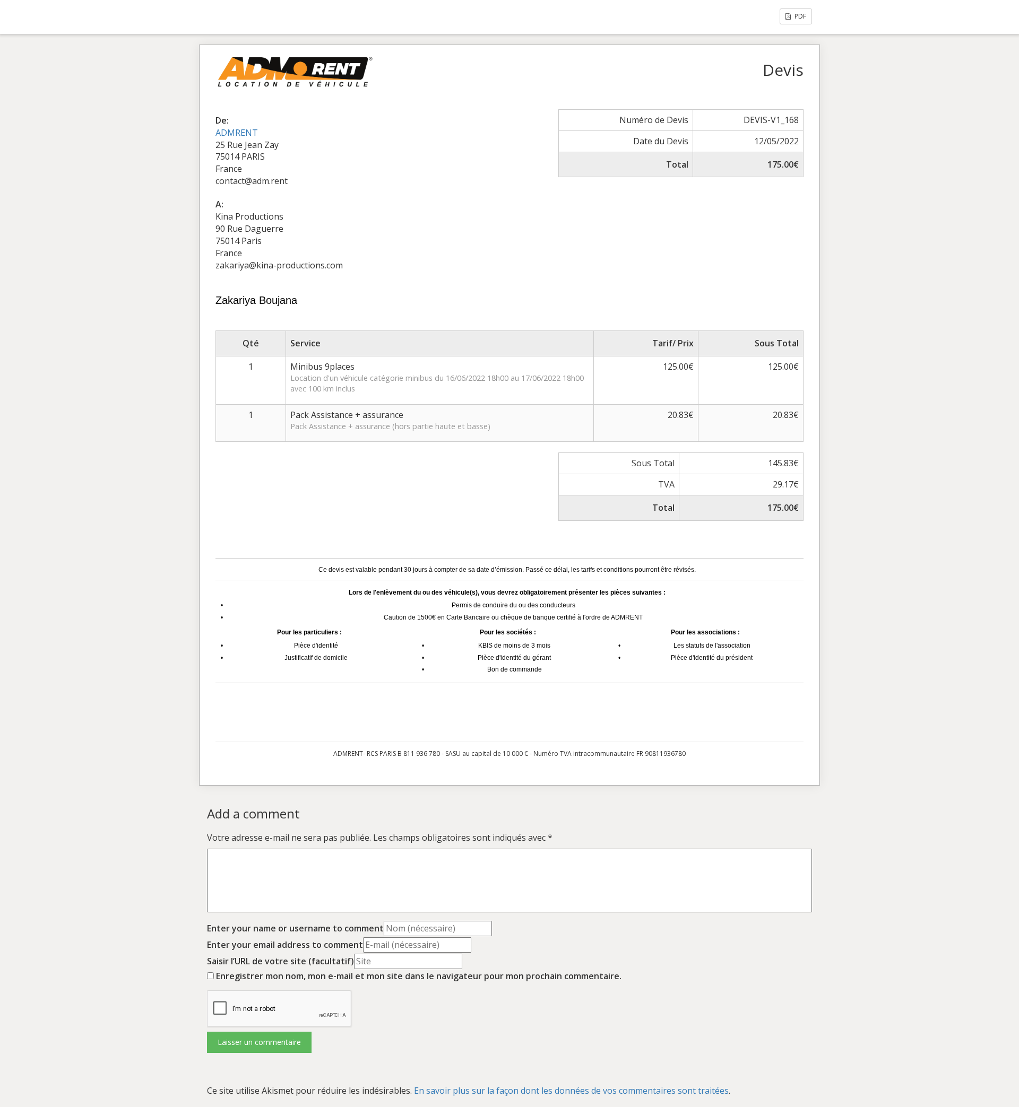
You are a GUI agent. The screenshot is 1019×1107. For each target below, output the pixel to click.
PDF (799, 16)
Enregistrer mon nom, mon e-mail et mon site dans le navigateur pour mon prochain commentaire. (418, 976)
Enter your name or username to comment (295, 928)
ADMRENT (236, 132)
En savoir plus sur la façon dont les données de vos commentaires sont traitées (571, 1090)
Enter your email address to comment (285, 945)
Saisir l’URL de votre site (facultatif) (280, 961)
